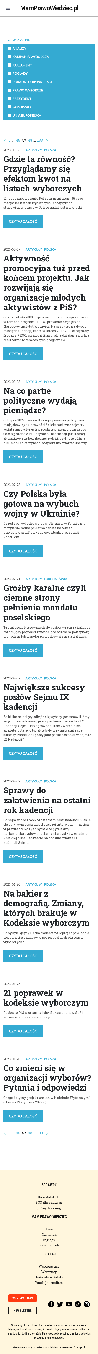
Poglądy (49, 1240)
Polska (50, 150)
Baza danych (49, 1245)
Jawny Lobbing (49, 1208)
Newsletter (22, 1310)
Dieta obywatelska (49, 1277)
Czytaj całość (23, 221)
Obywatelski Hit (49, 1197)
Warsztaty (49, 1272)
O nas (49, 1229)
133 (40, 140)
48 (30, 140)
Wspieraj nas (49, 1266)
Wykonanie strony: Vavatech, (28, 1347)
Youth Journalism (49, 1282)
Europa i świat (56, 579)
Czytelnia (49, 1234)
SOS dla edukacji (49, 1202)
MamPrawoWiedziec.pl (49, 8)
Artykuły (34, 150)
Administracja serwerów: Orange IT (65, 1347)
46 (18, 140)
